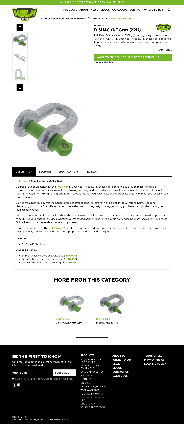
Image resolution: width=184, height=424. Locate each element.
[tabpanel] (71, 309)
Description (24, 171)
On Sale (85, 383)
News (94, 9)
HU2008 (71, 259)
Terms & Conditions (47, 379)
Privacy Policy (66, 379)
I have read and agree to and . (43, 379)
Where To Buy (122, 360)
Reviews (91, 171)
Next (20, 87)
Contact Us (120, 372)
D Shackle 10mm (107, 322)
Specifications (69, 171)
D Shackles (62, 319)
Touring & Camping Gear (92, 398)
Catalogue (119, 9)
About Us (118, 356)
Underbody (87, 403)
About (83, 9)
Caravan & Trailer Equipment (91, 367)
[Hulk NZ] (25, 14)
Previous (20, 27)
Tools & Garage (89, 390)
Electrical (87, 375)
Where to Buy (153, 9)
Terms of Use (153, 356)
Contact (136, 9)
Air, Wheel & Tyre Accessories (90, 360)
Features (45, 171)
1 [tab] (92, 337)
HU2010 (72, 262)
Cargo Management (92, 372)
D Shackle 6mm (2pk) (69, 322)
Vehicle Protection (92, 407)
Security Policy (155, 364)
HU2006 (71, 255)
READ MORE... (164, 50)
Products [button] (70, 9)
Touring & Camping (92, 394)
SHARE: (99, 62)
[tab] (24, 171)
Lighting (85, 379)
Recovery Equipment (93, 386)
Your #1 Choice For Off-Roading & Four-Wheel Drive (92, 2)
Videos (105, 9)
